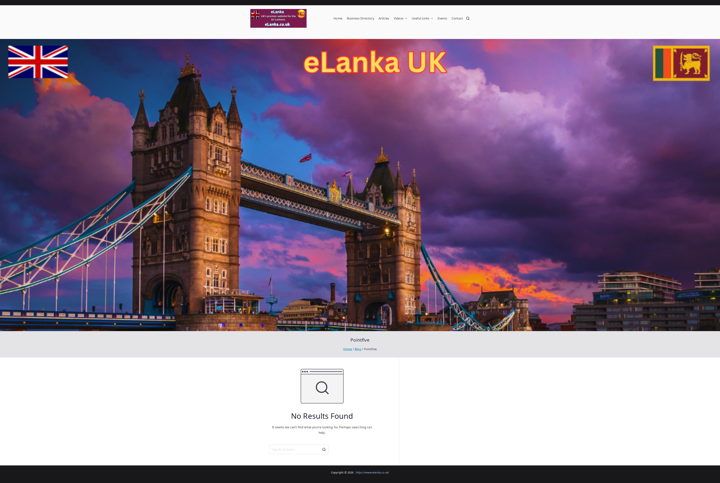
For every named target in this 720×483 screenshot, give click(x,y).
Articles (384, 18)
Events (442, 18)
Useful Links (420, 18)
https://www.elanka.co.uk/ (372, 472)
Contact (457, 18)
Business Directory (360, 18)
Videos (399, 18)
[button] (405, 18)
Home (338, 18)
